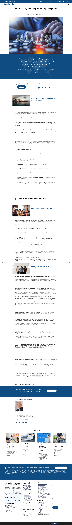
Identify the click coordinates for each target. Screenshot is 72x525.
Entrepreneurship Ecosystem (33, 14)
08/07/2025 (8, 449)
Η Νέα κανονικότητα (28, 511)
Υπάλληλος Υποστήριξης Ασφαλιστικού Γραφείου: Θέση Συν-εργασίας (44, 447)
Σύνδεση (50, 1)
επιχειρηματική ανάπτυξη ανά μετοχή (17, 472)
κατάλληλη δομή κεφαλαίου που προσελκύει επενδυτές (48, 471)
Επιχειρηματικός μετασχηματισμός (27, 513)
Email (53, 493)
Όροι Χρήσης (20, 518)
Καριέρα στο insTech (27, 500)
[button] (21, 87)
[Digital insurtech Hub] (9, 4)
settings (40, 523)
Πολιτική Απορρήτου (9, 518)
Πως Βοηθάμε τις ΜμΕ (41, 504)
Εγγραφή (40, 1)
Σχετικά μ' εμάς (27, 495)
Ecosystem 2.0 (42, 198)
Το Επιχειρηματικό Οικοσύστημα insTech (27, 486)
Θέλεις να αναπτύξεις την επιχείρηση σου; (42, 488)
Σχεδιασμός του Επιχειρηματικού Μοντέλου (27, 445)
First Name (54, 484)
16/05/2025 (24, 447)
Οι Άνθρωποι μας (27, 498)
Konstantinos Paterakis (19, 411)
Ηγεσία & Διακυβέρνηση (10, 507)
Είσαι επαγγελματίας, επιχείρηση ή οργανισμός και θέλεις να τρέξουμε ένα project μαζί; (44, 494)
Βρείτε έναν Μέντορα (28, 499)
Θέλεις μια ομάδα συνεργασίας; (43, 489)
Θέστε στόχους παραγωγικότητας (58, 445)
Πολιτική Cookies (32, 518)
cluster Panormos (29, 419)
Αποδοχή (54, 523)
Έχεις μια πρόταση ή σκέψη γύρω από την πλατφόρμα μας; (43, 497)
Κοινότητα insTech (9, 512)
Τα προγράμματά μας (28, 497)
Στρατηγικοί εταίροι (9, 508)
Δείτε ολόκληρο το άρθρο (33, 117)
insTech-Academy (40, 505)
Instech (44, 14)
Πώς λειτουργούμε (41, 503)
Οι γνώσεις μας (40, 509)
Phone (53, 498)
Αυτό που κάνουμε (41, 502)
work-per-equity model (29, 471)
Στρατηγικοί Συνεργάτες (10, 509)
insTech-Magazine (41, 511)
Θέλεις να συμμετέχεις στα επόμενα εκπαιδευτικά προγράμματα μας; (42, 485)
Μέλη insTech (8, 510)
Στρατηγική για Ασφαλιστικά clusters (11, 446)
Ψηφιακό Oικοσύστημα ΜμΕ (10, 1)
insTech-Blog (40, 510)
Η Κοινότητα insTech (27, 496)
